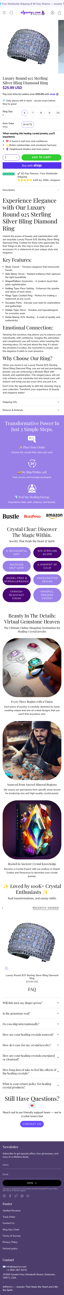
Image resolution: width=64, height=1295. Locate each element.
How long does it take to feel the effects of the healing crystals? (29, 1071)
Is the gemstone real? (16, 1013)
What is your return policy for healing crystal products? (27, 1085)
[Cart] (59, 12)
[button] (11, 12)
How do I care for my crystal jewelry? (27, 1045)
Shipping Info (10, 402)
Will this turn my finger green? (22, 1003)
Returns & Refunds (13, 410)
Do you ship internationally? (21, 1024)
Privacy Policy (52, 1188)
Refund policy (10, 1248)
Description (9, 190)
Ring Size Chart (11, 1229)
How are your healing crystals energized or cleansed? (29, 1057)
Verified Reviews (12, 1210)
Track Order (9, 1216)
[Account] (52, 12)
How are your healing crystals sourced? (28, 1034)
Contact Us (8, 1223)
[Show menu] (4, 12)
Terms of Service (13, 1190)
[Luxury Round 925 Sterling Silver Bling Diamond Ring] (32, 942)
